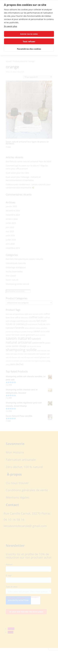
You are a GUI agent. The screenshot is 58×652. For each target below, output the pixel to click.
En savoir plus (10, 26)
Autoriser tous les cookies (29, 34)
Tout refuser (29, 41)
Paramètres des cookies (29, 48)
